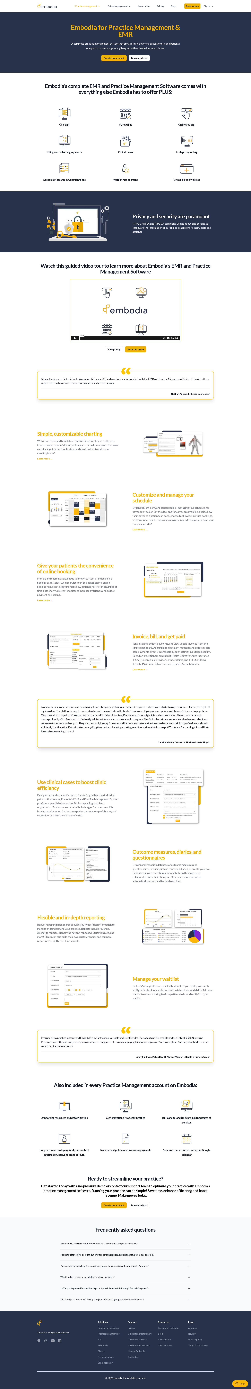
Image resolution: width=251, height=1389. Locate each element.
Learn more (44, 458)
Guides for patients (137, 1339)
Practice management (108, 1333)
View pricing (114, 349)
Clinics (101, 1351)
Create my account (114, 58)
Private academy (106, 1356)
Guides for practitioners (140, 1333)
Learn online (144, 6)
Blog (173, 6)
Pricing (160, 6)
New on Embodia (136, 1351)
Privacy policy (195, 1339)
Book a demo (192, 6)
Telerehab (103, 1345)
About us (192, 1327)
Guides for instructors (139, 1345)
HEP (100, 1339)
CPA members (165, 1345)
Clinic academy (105, 1362)
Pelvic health (164, 1339)
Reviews (192, 1333)
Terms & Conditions (198, 1345)
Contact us (133, 1356)
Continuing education (108, 1327)
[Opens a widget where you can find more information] (240, 1384)
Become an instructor (168, 1327)
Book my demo (139, 58)
